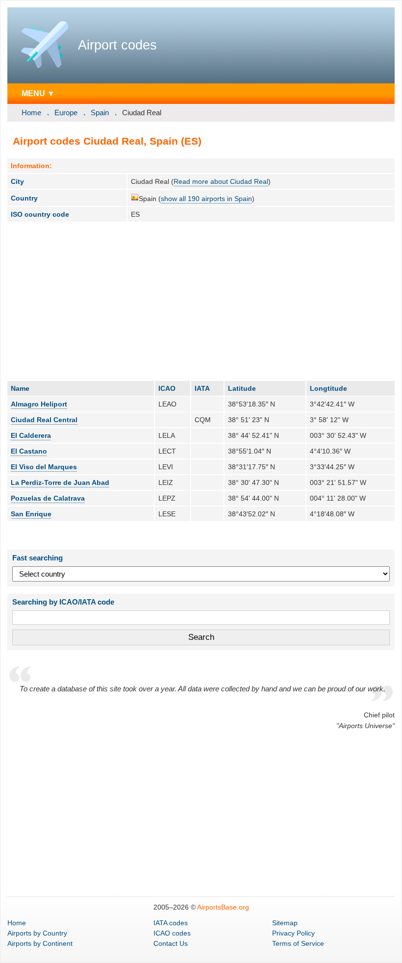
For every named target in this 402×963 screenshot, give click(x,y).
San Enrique (31, 514)
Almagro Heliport (39, 404)
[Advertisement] (201, 301)
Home (31, 112)
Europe (65, 112)
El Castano (29, 451)
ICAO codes (172, 933)
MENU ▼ (38, 93)
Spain (100, 112)
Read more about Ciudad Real (221, 181)
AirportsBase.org (223, 907)
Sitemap (285, 923)
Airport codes (117, 45)
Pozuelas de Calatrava (48, 498)
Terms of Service (298, 943)
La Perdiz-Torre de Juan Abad (60, 482)
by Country (37, 933)
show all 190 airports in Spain (206, 199)
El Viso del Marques (44, 467)
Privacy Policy (293, 933)
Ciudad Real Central (44, 420)
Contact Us (170, 943)
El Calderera (31, 435)
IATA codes (170, 923)
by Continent (40, 943)
